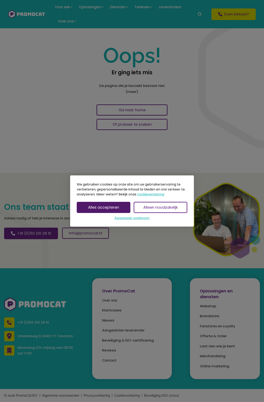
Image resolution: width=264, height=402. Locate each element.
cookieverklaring (150, 194)
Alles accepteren (103, 207)
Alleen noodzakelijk (160, 207)
